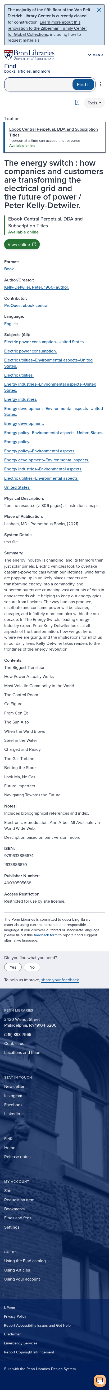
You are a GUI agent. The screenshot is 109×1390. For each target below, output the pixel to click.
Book (9, 269)
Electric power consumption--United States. (44, 342)
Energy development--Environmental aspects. (46, 460)
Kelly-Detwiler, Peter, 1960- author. (36, 287)
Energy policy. (17, 441)
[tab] (54, 137)
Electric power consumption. (30, 351)
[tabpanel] (54, 232)
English (11, 323)
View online (19, 244)
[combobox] (38, 84)
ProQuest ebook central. (26, 305)
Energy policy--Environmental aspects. (39, 451)
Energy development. (24, 423)
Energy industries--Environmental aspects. (43, 469)
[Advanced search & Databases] (101, 84)
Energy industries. (20, 399)
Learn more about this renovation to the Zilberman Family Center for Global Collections (47, 28)
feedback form (45, 935)
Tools (93, 103)
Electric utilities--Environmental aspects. (41, 478)
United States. (17, 487)
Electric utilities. (19, 375)
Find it (83, 84)
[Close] (99, 10)
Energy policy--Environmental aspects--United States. (53, 432)
